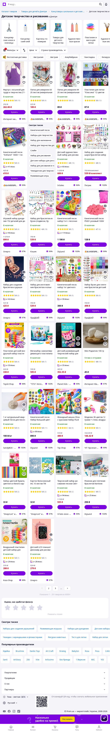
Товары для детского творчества (58, 40)
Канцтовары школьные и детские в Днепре (68, 11)
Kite (37, 659)
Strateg (62, 651)
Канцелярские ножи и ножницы (9, 40)
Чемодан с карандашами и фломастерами (22, 637)
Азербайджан (71, 57)
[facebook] (9, 711)
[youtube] (4, 711)
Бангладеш (90, 57)
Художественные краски (74, 40)
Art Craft (49, 651)
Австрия (54, 57)
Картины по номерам (41, 40)
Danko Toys (35, 651)
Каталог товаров (9, 11)
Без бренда (65, 659)
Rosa (87, 651)
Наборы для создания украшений (18, 628)
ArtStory (17, 659)
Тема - (13, 697)
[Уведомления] (106, 4)
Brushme (20, 651)
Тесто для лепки (79, 637)
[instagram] (14, 711)
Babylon (75, 651)
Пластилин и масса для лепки (91, 40)
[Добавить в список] (24, 82)
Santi (5, 659)
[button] (14, 112)
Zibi (28, 659)
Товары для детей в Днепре (34, 11)
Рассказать (67, 719)
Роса (97, 651)
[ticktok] (18, 711)
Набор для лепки (100, 637)
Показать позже (55, 614)
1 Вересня (80, 659)
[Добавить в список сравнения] (24, 77)
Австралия (38, 57)
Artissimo (49, 659)
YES (102, 659)
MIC (93, 659)
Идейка (6, 651)
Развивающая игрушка (51, 628)
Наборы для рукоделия (78, 628)
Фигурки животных (57, 637)
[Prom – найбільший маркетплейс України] (4, 4)
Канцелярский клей (25, 40)
